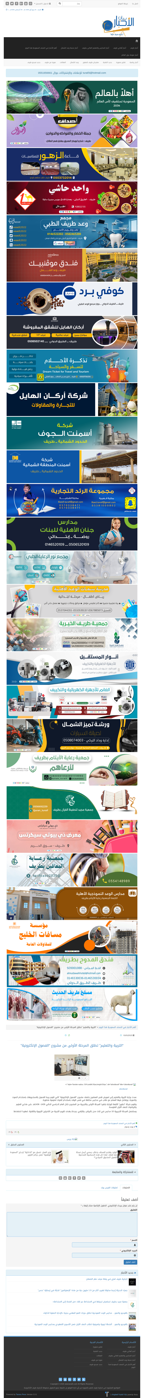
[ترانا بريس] (107, 1394)
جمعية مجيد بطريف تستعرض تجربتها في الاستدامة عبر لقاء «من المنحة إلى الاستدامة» (90, 1302)
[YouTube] (26, 4)
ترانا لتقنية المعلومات (119, 1394)
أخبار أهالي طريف (119, 48)
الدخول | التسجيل (42, 3)
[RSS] (7, 4)
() (10, 1131)
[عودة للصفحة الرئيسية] (117, 26)
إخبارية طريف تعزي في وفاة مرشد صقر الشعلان (106, 1279)
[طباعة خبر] (79, 1078)
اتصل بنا (135, 3)
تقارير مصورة (120, 62)
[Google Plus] (21, 4)
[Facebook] (17, 4)
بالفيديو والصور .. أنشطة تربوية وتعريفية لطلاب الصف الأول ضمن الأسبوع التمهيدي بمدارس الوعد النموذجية (80, 1324)
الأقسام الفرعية (96, 1342)
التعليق (133, 1210)
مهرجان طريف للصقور (91, 62)
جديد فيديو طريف (33, 62)
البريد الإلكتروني (128, 1250)
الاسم (133, 1240)
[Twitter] (12, 4)
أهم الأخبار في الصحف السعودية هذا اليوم (41, 48)
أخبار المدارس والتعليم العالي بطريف (95, 48)
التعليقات (126, 1188)
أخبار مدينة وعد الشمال (69, 48)
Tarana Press (21, 1394)
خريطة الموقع (123, 3)
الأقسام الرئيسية (129, 1342)
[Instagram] (30, 4)
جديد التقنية (107, 62)
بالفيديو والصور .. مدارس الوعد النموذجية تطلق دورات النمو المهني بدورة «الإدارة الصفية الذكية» (85, 1313)
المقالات (63, 62)
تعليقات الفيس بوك (109, 1188)
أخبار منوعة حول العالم (130, 55)
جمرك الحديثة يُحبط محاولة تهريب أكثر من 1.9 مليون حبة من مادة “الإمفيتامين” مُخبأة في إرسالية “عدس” (82, 1290)
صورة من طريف (50, 62)
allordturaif (123, 1089)
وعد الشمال (74, 62)
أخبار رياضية (134, 62)
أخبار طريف (134, 48)
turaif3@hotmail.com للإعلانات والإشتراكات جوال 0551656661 (72, 72)
